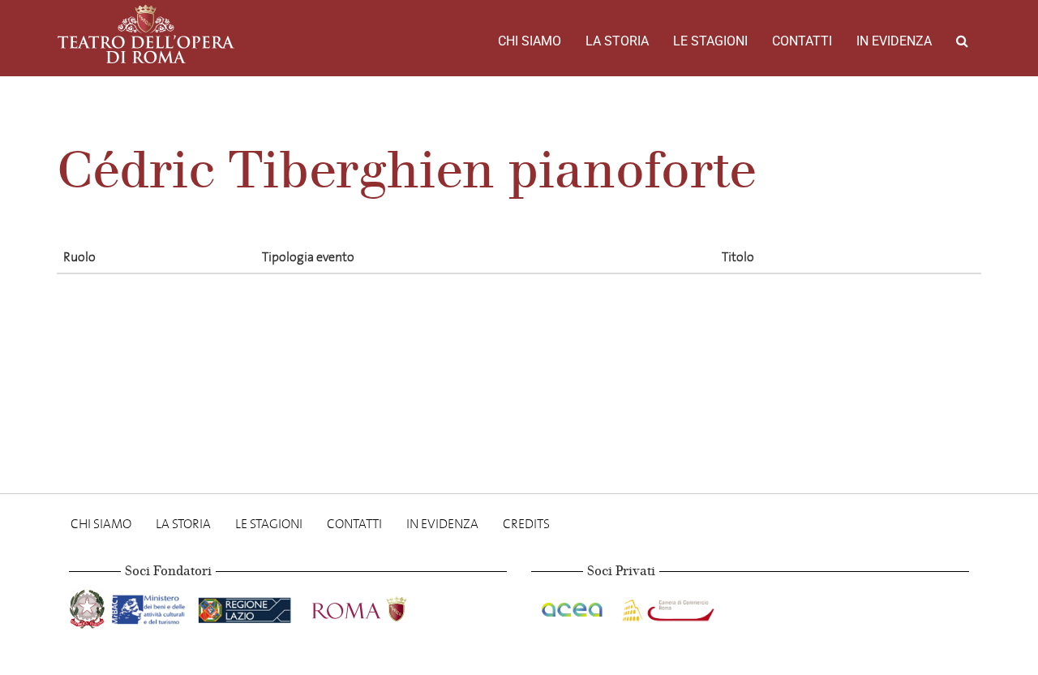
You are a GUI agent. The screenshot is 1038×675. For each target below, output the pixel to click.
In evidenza (894, 41)
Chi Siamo (529, 41)
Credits (526, 523)
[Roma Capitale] (380, 606)
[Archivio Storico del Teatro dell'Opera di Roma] (146, 34)
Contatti (802, 41)
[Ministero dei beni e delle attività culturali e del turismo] (152, 606)
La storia (617, 41)
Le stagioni (710, 41)
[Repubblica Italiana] (89, 606)
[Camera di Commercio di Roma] (667, 606)
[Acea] (573, 606)
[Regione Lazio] (246, 606)
